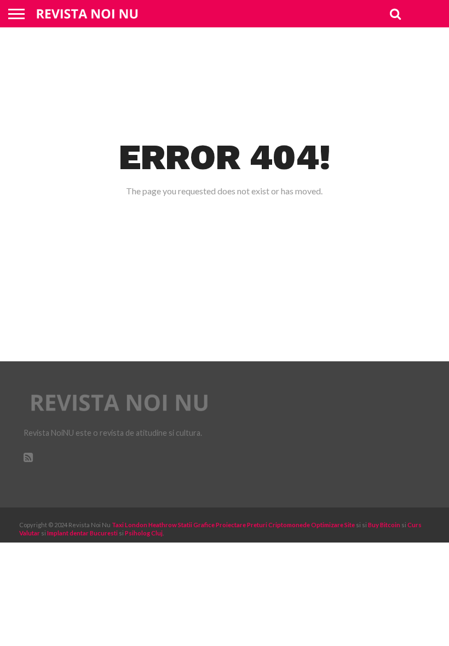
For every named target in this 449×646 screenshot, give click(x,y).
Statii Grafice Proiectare (212, 524)
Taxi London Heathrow (144, 524)
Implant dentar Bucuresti (82, 533)
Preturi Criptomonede (278, 524)
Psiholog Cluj (144, 533)
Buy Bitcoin (384, 524)
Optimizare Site (333, 524)
